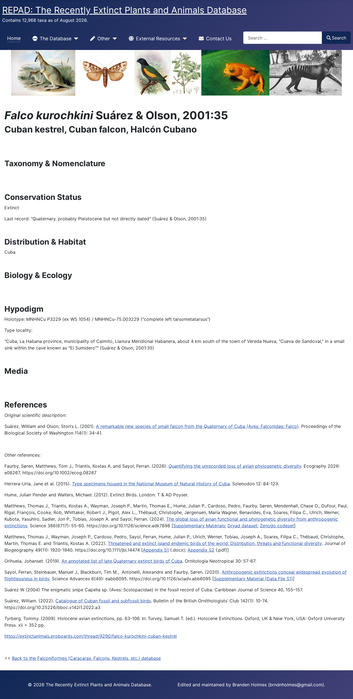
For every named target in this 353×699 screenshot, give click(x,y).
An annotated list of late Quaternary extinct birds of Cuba (121, 561)
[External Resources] (183, 38)
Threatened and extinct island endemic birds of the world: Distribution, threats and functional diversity (215, 543)
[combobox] (282, 37)
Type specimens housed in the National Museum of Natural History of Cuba (151, 483)
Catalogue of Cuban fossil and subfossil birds (103, 600)
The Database (55, 38)
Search (339, 38)
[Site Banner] (176, 73)
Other (103, 38)
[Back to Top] (343, 689)
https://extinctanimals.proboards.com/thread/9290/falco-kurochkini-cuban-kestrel (90, 636)
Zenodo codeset (277, 525)
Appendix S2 (201, 550)
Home (14, 38)
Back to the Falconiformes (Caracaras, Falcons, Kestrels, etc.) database (86, 658)
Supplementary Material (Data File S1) (253, 578)
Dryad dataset (242, 525)
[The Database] (74, 38)
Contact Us (219, 38)
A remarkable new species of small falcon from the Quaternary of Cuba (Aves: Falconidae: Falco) (197, 426)
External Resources (158, 38)
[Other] (113, 38)
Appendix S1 (156, 550)
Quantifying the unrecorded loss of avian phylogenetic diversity (235, 466)
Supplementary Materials (199, 525)
